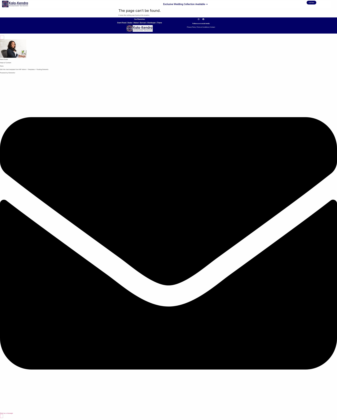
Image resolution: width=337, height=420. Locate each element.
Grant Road (121, 23)
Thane (159, 23)
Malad (136, 23)
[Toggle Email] (1, 416)
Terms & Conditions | (203, 27)
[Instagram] (198, 19)
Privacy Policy (191, 27)
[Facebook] (203, 19)
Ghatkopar (151, 23)
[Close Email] (2, 37)
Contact (212, 27)
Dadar (130, 23)
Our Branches (139, 19)
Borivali (143, 23)
